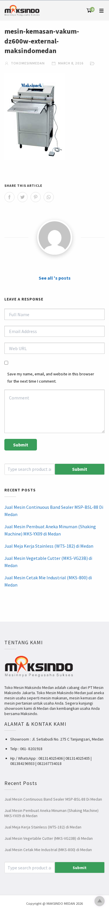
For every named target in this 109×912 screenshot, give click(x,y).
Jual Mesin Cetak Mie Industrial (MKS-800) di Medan (48, 581)
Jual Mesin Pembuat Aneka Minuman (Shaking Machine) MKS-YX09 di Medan (50, 530)
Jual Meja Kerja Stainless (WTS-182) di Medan (48, 546)
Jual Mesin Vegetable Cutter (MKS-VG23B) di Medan (48, 562)
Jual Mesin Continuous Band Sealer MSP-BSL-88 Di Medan (53, 510)
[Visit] (54, 237)
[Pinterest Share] (36, 197)
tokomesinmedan (27, 63)
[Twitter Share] (22, 197)
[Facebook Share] (9, 197)
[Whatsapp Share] (49, 197)
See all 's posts (55, 278)
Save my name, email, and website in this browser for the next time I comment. (50, 377)
